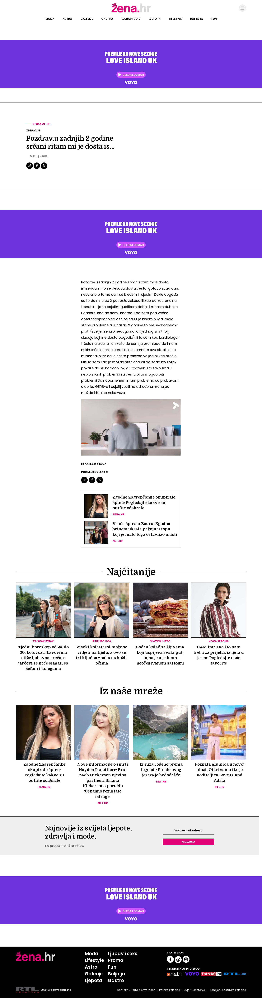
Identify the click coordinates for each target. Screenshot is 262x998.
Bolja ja (196, 19)
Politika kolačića (169, 990)
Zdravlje (41, 124)
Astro (67, 19)
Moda (49, 19)
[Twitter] (44, 168)
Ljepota (155, 19)
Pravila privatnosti (143, 990)
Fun (214, 19)
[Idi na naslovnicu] (131, 12)
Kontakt (122, 990)
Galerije (87, 19)
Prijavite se (188, 842)
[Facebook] (37, 168)
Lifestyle (175, 19)
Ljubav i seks (130, 19)
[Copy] (29, 168)
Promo (115, 960)
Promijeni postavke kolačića (227, 990)
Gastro (107, 19)
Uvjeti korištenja (194, 990)
